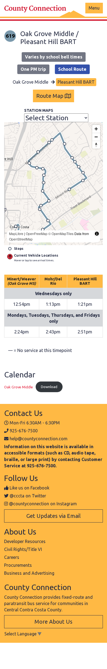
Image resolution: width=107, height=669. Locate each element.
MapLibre (16, 233)
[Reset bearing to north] (96, 145)
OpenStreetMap (21, 239)
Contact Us (23, 413)
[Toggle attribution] (97, 233)
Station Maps (38, 110)
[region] (53, 183)
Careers (11, 557)
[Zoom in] (96, 129)
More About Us (53, 621)
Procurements (18, 565)
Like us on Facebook (29, 487)
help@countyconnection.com (38, 438)
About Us (20, 531)
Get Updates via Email (53, 516)
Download (49, 387)
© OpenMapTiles (61, 233)
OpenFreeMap (36, 233)
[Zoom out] (96, 137)
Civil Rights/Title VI (23, 549)
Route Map (50, 96)
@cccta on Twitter (28, 495)
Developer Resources (25, 541)
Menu (94, 7)
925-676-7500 (24, 430)
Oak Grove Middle (18, 387)
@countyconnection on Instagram (43, 503)
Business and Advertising (29, 573)
